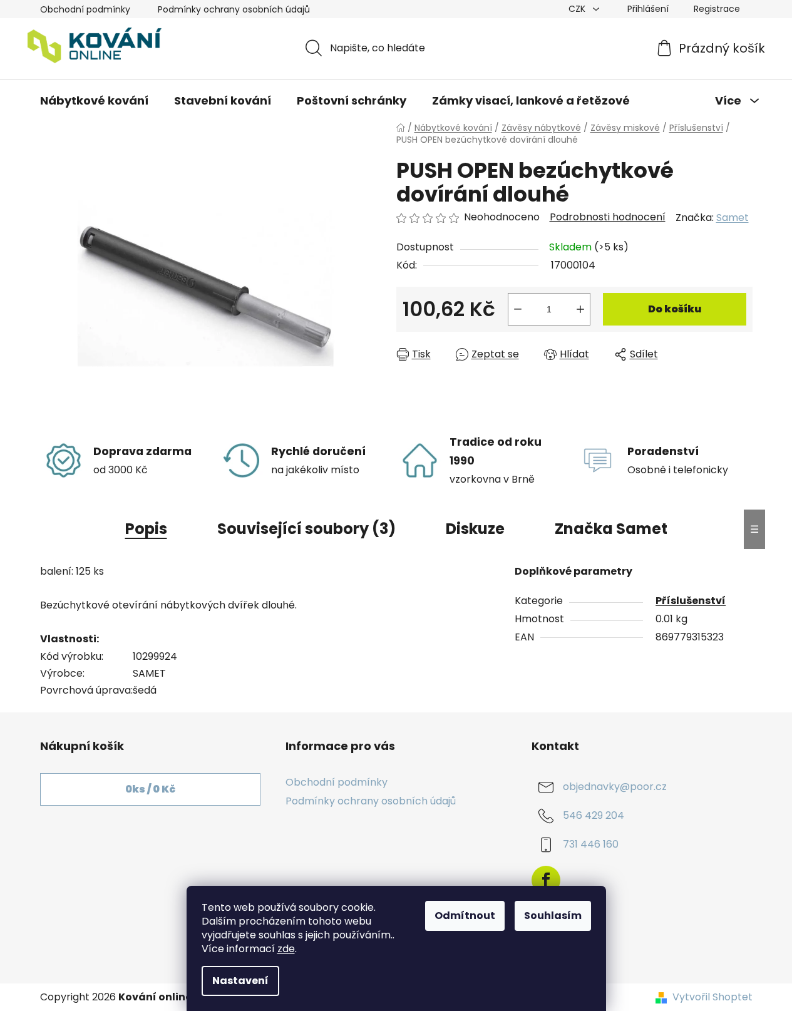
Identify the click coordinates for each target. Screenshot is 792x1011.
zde (286, 949)
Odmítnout (465, 915)
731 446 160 (591, 844)
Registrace (717, 9)
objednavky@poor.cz (615, 786)
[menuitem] (94, 101)
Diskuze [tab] (475, 528)
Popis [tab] (146, 528)
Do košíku (674, 309)
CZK (578, 9)
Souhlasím (553, 915)
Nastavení (240, 980)
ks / (150, 789)
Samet (732, 217)
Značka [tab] (611, 528)
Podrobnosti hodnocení (608, 217)
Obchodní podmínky (85, 9)
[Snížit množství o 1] (517, 309)
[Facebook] (546, 880)
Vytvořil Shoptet (712, 997)
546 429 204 (593, 815)
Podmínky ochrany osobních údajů (234, 9)
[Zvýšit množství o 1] (580, 309)
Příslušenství (691, 600)
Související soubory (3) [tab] (306, 528)
